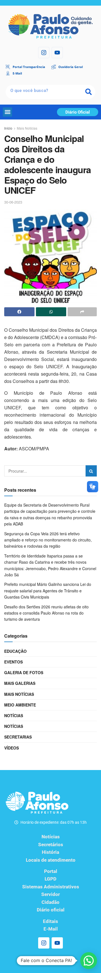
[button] (7, 112)
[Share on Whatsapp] (51, 311)
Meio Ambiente (20, 705)
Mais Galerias (19, 683)
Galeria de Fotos (23, 672)
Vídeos (11, 748)
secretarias (18, 737)
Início (8, 128)
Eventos (13, 662)
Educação (15, 651)
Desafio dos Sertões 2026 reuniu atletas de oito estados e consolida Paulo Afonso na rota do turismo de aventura (46, 613)
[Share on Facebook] (19, 311)
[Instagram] (43, 52)
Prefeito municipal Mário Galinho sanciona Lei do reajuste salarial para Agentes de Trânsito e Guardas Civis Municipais (47, 590)
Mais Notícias (27, 128)
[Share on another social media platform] (82, 311)
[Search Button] (91, 471)
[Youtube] (57, 52)
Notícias (13, 715)
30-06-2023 (13, 202)
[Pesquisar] (88, 92)
